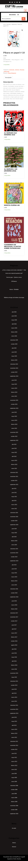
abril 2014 (14, 693)
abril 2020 (14, 536)
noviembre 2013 (14, 709)
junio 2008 (14, 793)
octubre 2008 (14, 789)
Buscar (23, 18)
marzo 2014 (14, 697)
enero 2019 (14, 584)
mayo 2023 (14, 416)
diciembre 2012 (14, 741)
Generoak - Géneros (14, 69)
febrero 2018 (14, 609)
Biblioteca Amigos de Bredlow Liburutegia (14, 297)
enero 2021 (14, 508)
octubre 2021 (14, 480)
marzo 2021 (14, 504)
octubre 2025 (14, 344)
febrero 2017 (14, 637)
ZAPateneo (14, 281)
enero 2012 (14, 769)
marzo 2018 (14, 605)
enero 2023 (14, 428)
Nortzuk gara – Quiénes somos (14, 277)
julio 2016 (14, 649)
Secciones (12, 14)
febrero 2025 (14, 360)
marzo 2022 (14, 460)
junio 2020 (14, 528)
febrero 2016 (14, 665)
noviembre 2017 (14, 617)
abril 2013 (14, 725)
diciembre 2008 (14, 785)
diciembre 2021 (14, 472)
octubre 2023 (14, 404)
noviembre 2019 (14, 552)
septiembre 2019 (14, 560)
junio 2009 (14, 773)
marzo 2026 (14, 328)
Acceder (14, 828)
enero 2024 (14, 396)
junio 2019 (14, 568)
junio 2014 (14, 689)
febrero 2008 (14, 801)
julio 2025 (14, 348)
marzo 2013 (14, 729)
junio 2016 (14, 653)
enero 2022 (14, 468)
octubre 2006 (14, 809)
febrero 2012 (14, 765)
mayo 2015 (14, 677)
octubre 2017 (14, 621)
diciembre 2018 (14, 588)
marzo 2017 (14, 633)
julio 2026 (14, 312)
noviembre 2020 (14, 516)
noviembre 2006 (14, 805)
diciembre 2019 (14, 548)
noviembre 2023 (14, 400)
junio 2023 (14, 412)
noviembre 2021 (14, 476)
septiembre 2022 (14, 440)
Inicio (4, 24)
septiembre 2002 (14, 813)
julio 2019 (14, 564)
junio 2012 (14, 753)
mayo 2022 (14, 452)
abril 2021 (14, 500)
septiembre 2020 (14, 524)
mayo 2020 (14, 532)
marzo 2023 (14, 420)
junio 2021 (14, 492)
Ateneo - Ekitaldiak (14, 289)
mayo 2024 (14, 384)
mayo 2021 (14, 496)
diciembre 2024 (14, 364)
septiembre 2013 (14, 713)
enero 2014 (14, 701)
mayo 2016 (14, 657)
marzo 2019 (14, 576)
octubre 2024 (14, 372)
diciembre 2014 (14, 681)
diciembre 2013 (14, 705)
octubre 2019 (14, 556)
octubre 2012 (14, 749)
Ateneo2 (14, 846)
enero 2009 (14, 781)
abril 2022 (14, 456)
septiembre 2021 (14, 484)
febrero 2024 (14, 392)
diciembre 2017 (14, 613)
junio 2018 (14, 601)
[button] (22, 30)
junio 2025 (14, 352)
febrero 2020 (14, 540)
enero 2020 (14, 544)
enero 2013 (14, 737)
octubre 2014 (14, 685)
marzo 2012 (14, 761)
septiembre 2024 (14, 376)
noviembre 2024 (14, 368)
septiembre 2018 (14, 597)
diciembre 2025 (14, 340)
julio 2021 (14, 488)
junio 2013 (14, 717)
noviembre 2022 (14, 432)
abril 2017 (14, 629)
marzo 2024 (14, 388)
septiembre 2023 (14, 408)
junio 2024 (14, 380)
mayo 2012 (14, 757)
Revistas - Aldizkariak (12, 24)
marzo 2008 (14, 797)
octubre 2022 (14, 436)
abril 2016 (14, 661)
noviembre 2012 (14, 745)
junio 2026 (14, 316)
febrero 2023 (14, 424)
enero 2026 (14, 336)
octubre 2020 (14, 520)
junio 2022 (14, 448)
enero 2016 (14, 669)
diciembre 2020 (14, 512)
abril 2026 (14, 324)
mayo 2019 (14, 572)
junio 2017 (14, 625)
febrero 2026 (14, 332)
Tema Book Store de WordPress (11, 857)
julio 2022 (14, 444)
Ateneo (14, 842)
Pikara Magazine (12, 73)
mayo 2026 (14, 320)
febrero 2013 (14, 733)
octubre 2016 (14, 641)
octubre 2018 (14, 592)
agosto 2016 (14, 645)
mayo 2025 (14, 356)
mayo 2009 (14, 777)
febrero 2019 (14, 580)
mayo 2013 (14, 721)
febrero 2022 (14, 464)
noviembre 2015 (14, 673)
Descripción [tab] (8, 77)
